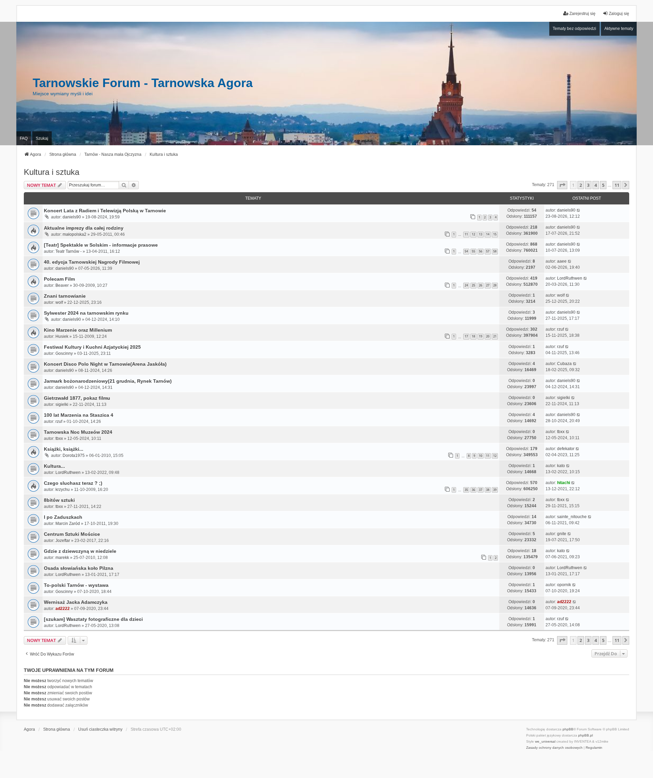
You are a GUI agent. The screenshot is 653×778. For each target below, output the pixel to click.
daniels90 (72, 217)
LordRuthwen (569, 278)
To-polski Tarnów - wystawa (76, 585)
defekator (565, 448)
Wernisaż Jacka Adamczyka (75, 602)
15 (495, 234)
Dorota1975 (74, 455)
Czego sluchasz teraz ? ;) (73, 483)
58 (495, 251)
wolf (59, 302)
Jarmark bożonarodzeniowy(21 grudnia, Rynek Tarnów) (108, 381)
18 (473, 336)
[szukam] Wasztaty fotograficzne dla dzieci (93, 619)
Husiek (61, 336)
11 (466, 234)
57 (487, 251)
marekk (62, 557)
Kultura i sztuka (51, 172)
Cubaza (564, 363)
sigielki (61, 404)
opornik (564, 584)
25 (473, 285)
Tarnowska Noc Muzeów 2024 (78, 432)
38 (487, 489)
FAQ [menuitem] (24, 138)
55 (473, 251)
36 (473, 489)
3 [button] (588, 185)
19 (480, 336)
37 (480, 489)
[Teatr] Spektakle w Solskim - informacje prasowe (101, 245)
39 (495, 489)
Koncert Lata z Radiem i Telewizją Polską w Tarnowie (105, 210)
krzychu (62, 489)
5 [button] (603, 185)
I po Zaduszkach (63, 517)
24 (466, 285)
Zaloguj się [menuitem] (619, 13)
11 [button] (617, 185)
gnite (561, 533)
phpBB (568, 729)
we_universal (545, 741)
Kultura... (54, 466)
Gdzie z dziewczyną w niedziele (80, 551)
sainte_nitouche (572, 516)
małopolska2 (74, 234)
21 (495, 336)
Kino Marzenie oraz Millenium (78, 330)
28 (495, 285)
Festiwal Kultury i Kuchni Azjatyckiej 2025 (92, 347)
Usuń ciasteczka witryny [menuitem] (100, 729)
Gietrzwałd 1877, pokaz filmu (77, 398)
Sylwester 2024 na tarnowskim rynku (86, 313)
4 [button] (596, 185)
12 (473, 234)
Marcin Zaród (67, 523)
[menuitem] (554, 748)
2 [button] (581, 185)
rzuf (560, 329)
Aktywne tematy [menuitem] (618, 28)
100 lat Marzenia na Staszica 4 (78, 415)
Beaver (62, 285)
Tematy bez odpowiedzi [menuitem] (574, 28)
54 (466, 251)
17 (466, 336)
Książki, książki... (63, 449)
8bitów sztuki (59, 500)
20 (487, 336)
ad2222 (62, 608)
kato (561, 465)
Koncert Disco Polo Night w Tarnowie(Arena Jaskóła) (105, 364)
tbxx (59, 438)
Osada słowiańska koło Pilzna (78, 568)
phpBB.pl (585, 735)
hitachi (563, 482)
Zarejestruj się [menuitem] (582, 13)
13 (480, 234)
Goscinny (64, 353)
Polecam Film (59, 279)
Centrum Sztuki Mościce (72, 534)
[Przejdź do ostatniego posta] (578, 210)
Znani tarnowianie (65, 296)
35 (466, 489)
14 (487, 234)
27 (487, 285)
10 (480, 455)
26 (480, 285)
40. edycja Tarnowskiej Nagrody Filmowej (92, 262)
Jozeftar (62, 540)
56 (480, 251)
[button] (562, 185)
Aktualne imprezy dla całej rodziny (83, 228)
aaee (562, 261)
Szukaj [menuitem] (42, 138)
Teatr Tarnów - (68, 251)
